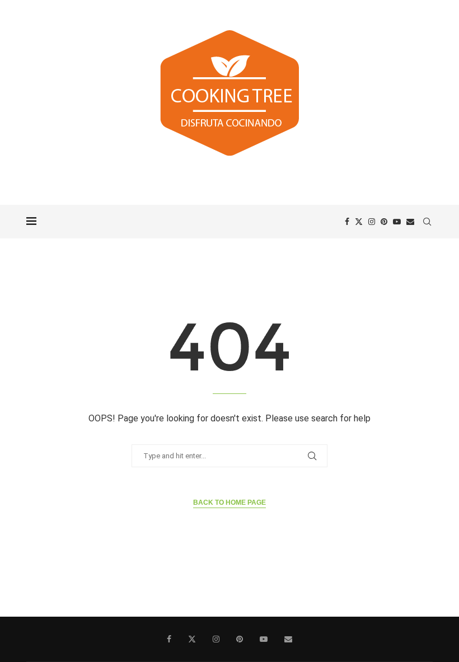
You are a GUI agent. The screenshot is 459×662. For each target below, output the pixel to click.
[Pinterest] (384, 221)
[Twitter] (359, 221)
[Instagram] (371, 221)
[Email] (410, 221)
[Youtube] (397, 221)
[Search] (427, 221)
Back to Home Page (229, 502)
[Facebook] (347, 221)
